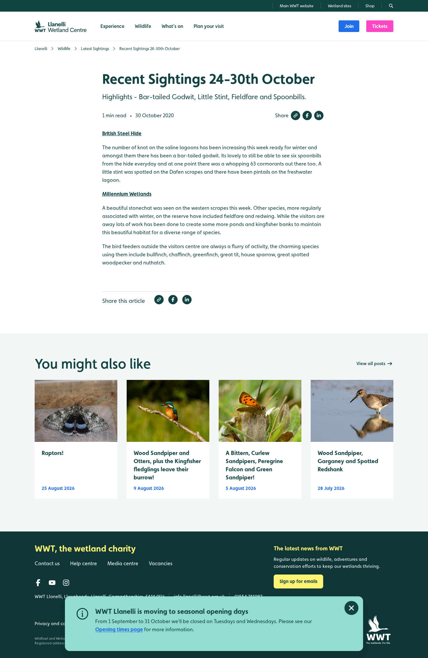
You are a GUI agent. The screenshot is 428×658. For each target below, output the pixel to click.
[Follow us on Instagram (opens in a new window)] (66, 582)
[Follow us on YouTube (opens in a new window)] (52, 582)
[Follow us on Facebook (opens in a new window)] (38, 582)
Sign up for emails (298, 581)
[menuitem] (349, 26)
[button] (295, 115)
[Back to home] (378, 629)
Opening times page (119, 629)
